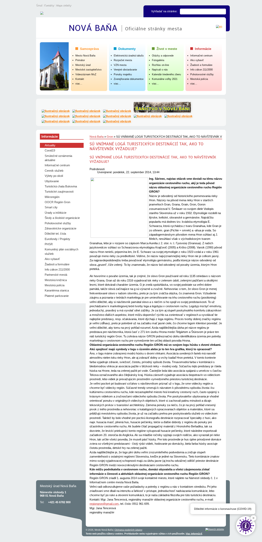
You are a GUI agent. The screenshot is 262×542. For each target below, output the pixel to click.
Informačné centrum (201, 55)
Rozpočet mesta (123, 60)
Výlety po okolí (54, 175)
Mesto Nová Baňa (85, 55)
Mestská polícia (199, 79)
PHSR (49, 244)
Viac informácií (194, 533)
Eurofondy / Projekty (57, 239)
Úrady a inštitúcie (55, 212)
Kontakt (79, 79)
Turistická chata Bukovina (61, 186)
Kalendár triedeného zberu (166, 74)
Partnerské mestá (56, 274)
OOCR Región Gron (57, 202)
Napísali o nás (160, 69)
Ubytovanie (52, 181)
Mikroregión (52, 197)
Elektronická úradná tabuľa (128, 55)
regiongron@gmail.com (104, 503)
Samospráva (89, 49)
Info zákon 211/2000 (201, 69)
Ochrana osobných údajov (128, 530)
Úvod (39, 5)
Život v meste (167, 49)
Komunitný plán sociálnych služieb (61, 251)
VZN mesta (120, 65)
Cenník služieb (54, 170)
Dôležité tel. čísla (55, 233)
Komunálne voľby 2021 (164, 79)
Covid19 (50, 150)
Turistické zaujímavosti (59, 191)
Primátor (80, 60)
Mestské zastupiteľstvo (88, 69)
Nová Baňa (94, 28)
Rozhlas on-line (160, 65)
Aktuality (50, 145)
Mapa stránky (63, 5)
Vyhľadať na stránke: (164, 11)
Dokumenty (127, 49)
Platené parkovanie (57, 295)
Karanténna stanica (57, 290)
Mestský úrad (83, 65)
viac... (78, 83)
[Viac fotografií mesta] (54, 66)
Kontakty (49, 5)
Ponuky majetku (123, 74)
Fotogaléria (158, 60)
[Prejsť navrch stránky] (214, 529)
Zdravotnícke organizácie (60, 228)
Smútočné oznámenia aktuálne (58, 158)
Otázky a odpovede (163, 55)
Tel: (42, 502)
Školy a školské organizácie (62, 217)
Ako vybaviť (197, 60)
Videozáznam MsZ (85, 74)
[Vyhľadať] (223, 11)
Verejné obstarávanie (125, 69)
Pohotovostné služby (202, 74)
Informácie (203, 49)
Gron (110, 136)
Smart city (51, 207)
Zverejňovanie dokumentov (129, 79)
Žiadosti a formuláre (201, 65)
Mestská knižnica (56, 280)
